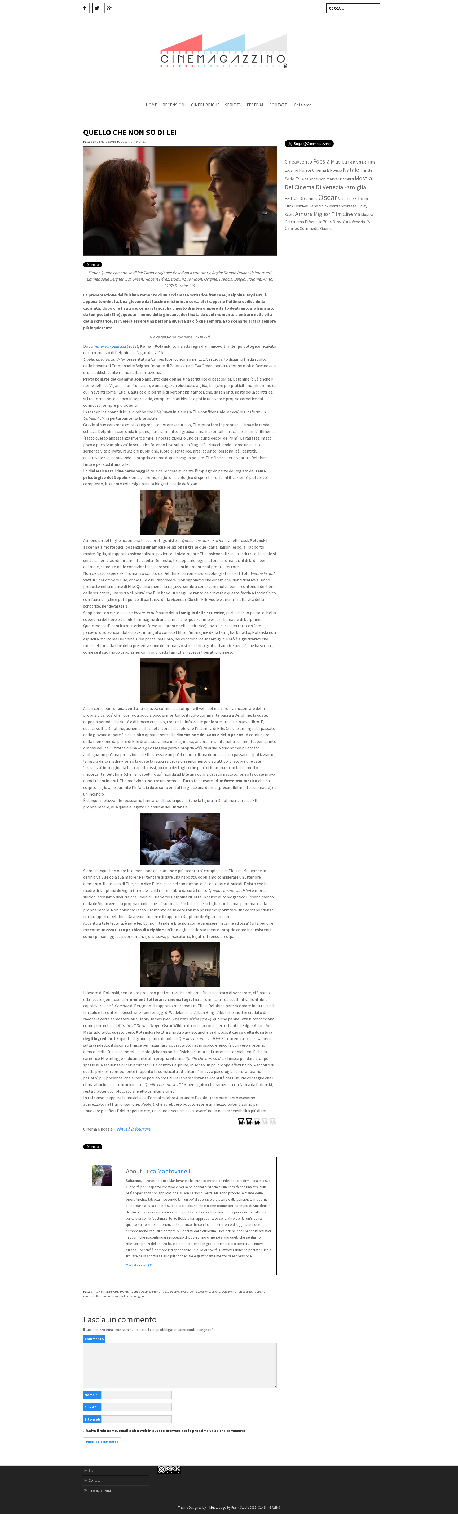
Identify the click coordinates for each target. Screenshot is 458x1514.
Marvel (332, 179)
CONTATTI (279, 104)
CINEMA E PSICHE (107, 1292)
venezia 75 (361, 221)
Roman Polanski (107, 1296)
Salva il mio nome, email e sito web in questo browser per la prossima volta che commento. (166, 1430)
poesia (321, 161)
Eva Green (188, 1292)
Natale (351, 169)
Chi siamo (303, 104)
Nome (91, 1395)
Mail (129, 1265)
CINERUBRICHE (205, 104)
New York (341, 221)
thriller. (367, 170)
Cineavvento (298, 162)
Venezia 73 (347, 198)
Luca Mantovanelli (133, 141)
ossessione (203, 1292)
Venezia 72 (318, 206)
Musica (339, 161)
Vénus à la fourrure (133, 1129)
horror (305, 170)
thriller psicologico (131, 1296)
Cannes (292, 228)
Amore (304, 214)
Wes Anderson (313, 179)
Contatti (94, 1480)
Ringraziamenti (100, 1490)
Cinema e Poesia (327, 170)
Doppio (145, 1292)
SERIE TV (233, 104)
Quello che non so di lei (237, 1292)
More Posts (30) (143, 1265)
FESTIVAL (255, 104)
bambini (347, 179)
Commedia (309, 228)
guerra (326, 228)
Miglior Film (328, 214)
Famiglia (355, 187)
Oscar (327, 197)
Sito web (92, 1419)
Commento (94, 1338)
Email (90, 1407)
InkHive (212, 1507)
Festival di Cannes (301, 198)
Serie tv (293, 179)
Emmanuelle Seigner (165, 1292)
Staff (92, 1470)
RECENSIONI (174, 104)
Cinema (351, 214)
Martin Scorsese (342, 206)
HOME (151, 104)
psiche (216, 1292)
